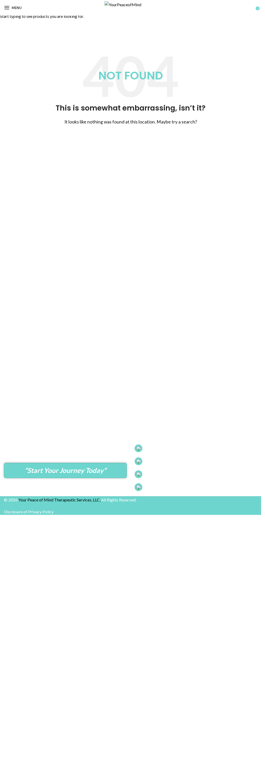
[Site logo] (130, 20)
